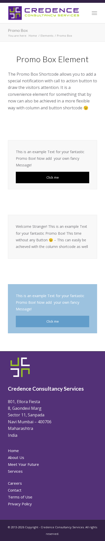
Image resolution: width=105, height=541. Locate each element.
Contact (14, 490)
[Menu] (94, 13)
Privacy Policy (20, 503)
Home (13, 450)
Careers (15, 483)
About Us (16, 457)
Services (15, 471)
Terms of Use (20, 496)
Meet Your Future (23, 464)
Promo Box (18, 30)
